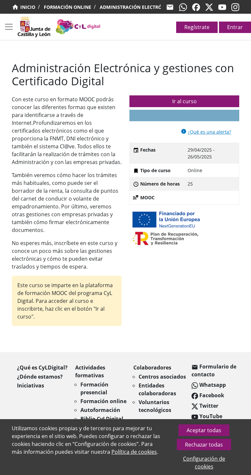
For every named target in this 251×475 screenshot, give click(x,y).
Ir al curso (184, 101)
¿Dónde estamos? (40, 376)
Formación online (67, 7)
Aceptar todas (204, 430)
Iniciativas (30, 385)
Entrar (235, 27)
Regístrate (196, 27)
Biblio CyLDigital (101, 418)
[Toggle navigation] (9, 27)
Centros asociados (162, 376)
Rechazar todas (204, 444)
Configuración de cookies (204, 462)
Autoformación (100, 410)
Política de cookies (134, 451)
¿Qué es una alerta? (209, 132)
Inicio (27, 7)
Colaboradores (152, 367)
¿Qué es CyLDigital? (42, 367)
